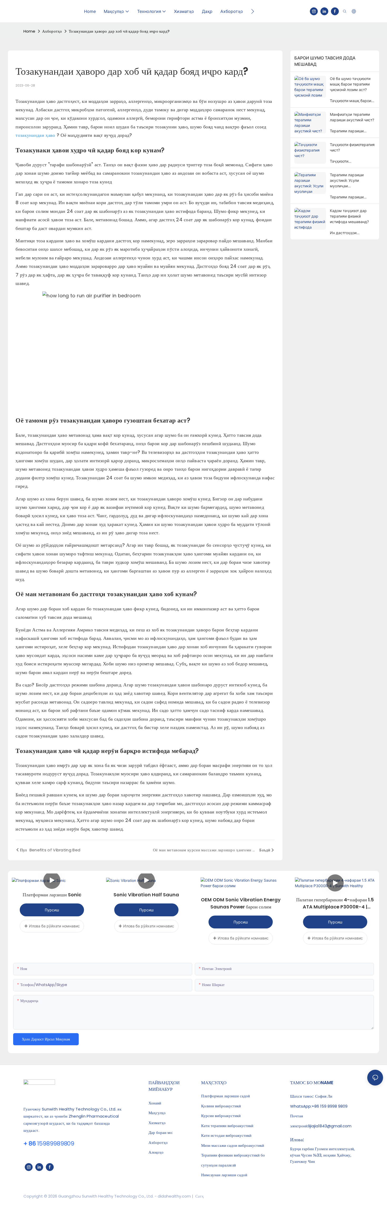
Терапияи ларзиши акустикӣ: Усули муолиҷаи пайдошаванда (347, 181)
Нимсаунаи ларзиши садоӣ (224, 1175)
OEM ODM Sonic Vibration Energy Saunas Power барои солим (241, 903)
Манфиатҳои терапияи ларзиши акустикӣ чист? (352, 117)
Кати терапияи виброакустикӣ (227, 1126)
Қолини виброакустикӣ (221, 1106)
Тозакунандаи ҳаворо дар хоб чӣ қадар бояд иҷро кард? (119, 31)
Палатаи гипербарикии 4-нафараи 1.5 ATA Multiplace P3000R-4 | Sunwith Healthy (335, 903)
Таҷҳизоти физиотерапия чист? (352, 147)
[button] (252, 11)
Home (29, 31)
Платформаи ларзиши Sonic (52, 894)
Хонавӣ (154, 1103)
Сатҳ (199, 1196)
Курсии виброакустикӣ (221, 1116)
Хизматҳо (157, 1122)
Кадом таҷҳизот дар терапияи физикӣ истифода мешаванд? (349, 216)
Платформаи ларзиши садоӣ (225, 1096)
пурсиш (52, 910)
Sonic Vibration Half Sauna (146, 894)
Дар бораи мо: (160, 1132)
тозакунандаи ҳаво (36, 135)
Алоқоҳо (155, 1152)
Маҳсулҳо (157, 1112)
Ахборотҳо (52, 31)
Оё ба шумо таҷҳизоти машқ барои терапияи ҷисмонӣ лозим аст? (350, 84)
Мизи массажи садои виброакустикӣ (232, 1145)
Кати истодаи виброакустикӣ (226, 1135)
